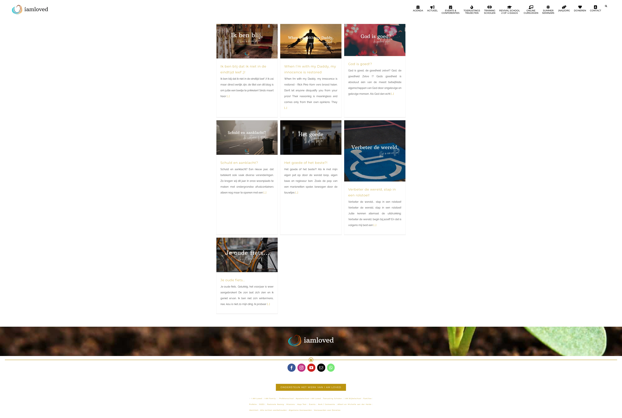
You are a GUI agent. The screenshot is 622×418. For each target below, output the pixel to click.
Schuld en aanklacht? (239, 163)
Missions (290, 404)
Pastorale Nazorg (275, 404)
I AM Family (270, 398)
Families (367, 398)
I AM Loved (256, 398)
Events (312, 404)
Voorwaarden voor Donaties (327, 410)
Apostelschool (302, 398)
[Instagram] (301, 368)
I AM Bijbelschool (352, 398)
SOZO (262, 404)
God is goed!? (360, 64)
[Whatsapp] (331, 368)
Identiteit (253, 410)
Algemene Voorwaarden (300, 410)
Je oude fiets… (232, 280)
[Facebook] (292, 368)
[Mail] (321, 368)
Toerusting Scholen (332, 398)
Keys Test (302, 404)
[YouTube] (311, 368)
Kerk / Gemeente (326, 404)
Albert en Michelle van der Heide (354, 404)
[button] (606, 7)
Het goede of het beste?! (306, 163)
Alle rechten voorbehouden (273, 410)
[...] (228, 96)
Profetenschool (286, 398)
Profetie (253, 404)
